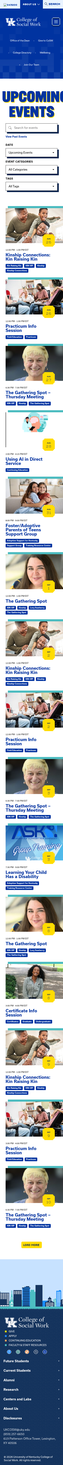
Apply (13, 1336)
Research (11, 1389)
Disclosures (13, 1418)
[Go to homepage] (23, 21)
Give (12, 1331)
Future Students (16, 1361)
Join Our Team (31, 64)
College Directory (22, 52)
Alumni (9, 1380)
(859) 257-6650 (14, 1434)
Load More (31, 1245)
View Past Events (16, 136)
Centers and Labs (17, 1399)
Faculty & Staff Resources (28, 1345)
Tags (9, 178)
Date (9, 144)
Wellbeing (45, 52)
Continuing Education (25, 1340)
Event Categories (19, 161)
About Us (11, 1408)
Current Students (17, 1370)
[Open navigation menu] (56, 21)
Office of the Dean (20, 40)
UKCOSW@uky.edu (17, 1429)
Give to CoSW (45, 40)
